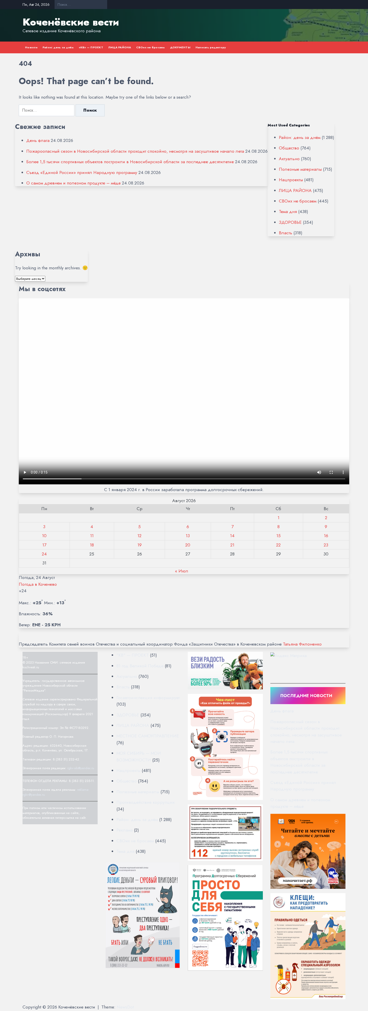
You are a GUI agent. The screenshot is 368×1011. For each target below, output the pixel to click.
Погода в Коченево (38, 584)
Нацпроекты (291, 179)
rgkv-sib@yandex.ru (80, 768)
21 (232, 545)
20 (187, 545)
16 (326, 535)
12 (139, 535)
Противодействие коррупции (145, 802)
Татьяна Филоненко (302, 644)
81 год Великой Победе (139, 666)
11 (92, 535)
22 (278, 545)
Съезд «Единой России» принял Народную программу (81, 172)
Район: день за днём (58, 47)
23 (326, 545)
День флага (38, 140)
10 (44, 535)
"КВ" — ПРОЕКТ (132, 655)
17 (44, 545)
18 (92, 545)
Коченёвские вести (71, 22)
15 (278, 535)
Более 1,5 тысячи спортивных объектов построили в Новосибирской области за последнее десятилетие (130, 161)
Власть (285, 233)
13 (188, 535)
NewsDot (125, 1007)
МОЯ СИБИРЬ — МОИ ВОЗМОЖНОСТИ (138, 756)
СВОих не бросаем (150, 47)
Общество (289, 148)
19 (139, 545)
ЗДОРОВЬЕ (290, 222)
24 (44, 554)
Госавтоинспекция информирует (148, 697)
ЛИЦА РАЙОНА (119, 47)
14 (232, 535)
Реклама (124, 830)
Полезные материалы (300, 169)
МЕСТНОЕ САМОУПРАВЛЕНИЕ (147, 736)
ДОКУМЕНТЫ (180, 47)
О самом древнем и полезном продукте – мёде (73, 183)
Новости (31, 47)
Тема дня (288, 211)
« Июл (181, 571)
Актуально (289, 158)
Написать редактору (211, 47)
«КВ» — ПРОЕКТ (91, 47)
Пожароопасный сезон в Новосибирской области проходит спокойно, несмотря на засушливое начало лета (135, 151)
